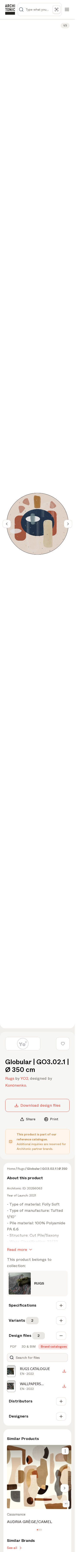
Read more (17, 1249)
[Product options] (65, 1451)
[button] (37, 1529)
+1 (66, 1504)
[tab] (12, 1346)
